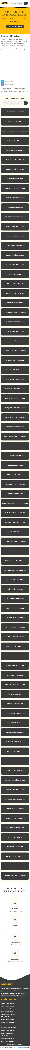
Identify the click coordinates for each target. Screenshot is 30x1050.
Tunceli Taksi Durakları (15, 827)
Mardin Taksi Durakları (15, 646)
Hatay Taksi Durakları (15, 455)
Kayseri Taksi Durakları (15, 551)
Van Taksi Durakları (15, 847)
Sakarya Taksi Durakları (15, 732)
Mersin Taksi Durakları (15, 656)
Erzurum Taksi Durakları (15, 398)
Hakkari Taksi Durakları (15, 446)
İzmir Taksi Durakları (15, 493)
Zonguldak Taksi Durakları (15, 875)
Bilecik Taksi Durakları (15, 255)
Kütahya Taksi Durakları (15, 617)
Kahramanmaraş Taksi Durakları (15, 503)
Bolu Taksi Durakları (15, 283)
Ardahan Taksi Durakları (15, 188)
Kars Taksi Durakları (15, 532)
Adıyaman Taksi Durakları (15, 121)
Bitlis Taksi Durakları (15, 274)
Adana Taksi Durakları (15, 112)
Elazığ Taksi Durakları (15, 379)
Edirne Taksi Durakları (15, 369)
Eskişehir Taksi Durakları (15, 408)
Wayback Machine (19, 1047)
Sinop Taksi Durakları (15, 761)
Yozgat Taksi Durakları (15, 866)
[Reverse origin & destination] (5, 83)
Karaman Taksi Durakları (15, 522)
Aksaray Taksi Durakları (15, 150)
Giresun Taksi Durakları (15, 427)
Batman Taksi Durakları (15, 236)
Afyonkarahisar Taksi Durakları (15, 131)
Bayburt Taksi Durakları (15, 245)
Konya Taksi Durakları (15, 608)
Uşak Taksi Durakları (15, 837)
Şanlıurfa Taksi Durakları (15, 780)
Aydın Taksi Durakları (15, 207)
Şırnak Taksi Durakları (15, 789)
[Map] (15, 65)
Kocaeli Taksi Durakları (15, 598)
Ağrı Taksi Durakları (15, 140)
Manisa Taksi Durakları (15, 637)
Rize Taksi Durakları (15, 722)
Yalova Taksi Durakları (15, 856)
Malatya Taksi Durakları (15, 627)
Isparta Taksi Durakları (15, 474)
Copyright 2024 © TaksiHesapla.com (15, 1044)
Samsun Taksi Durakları (15, 742)
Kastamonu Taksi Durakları (15, 541)
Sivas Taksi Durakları (15, 770)
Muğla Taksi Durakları (15, 665)
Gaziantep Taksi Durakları (15, 417)
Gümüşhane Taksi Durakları (15, 436)
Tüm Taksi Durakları (15, 26)
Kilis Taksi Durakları (15, 589)
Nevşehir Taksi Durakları (15, 684)
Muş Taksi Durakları (15, 675)
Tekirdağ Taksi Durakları (15, 799)
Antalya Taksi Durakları (15, 178)
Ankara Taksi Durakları (15, 169)
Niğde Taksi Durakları (15, 694)
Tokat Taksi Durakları (15, 808)
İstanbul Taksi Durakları (15, 484)
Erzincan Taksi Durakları (15, 388)
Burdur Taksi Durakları (15, 293)
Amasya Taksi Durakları (15, 159)
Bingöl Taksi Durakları (15, 264)
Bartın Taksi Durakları (15, 226)
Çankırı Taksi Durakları (15, 322)
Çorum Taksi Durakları (15, 331)
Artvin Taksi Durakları (15, 198)
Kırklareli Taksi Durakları (15, 570)
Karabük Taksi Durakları (15, 513)
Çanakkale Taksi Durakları (15, 312)
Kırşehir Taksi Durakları (15, 579)
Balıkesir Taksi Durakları (15, 217)
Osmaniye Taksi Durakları (15, 713)
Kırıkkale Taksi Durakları (15, 560)
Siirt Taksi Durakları (15, 751)
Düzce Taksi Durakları (15, 360)
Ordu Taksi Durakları (15, 703)
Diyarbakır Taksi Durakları (15, 350)
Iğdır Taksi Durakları (15, 465)
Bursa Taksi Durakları (15, 303)
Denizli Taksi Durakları (15, 341)
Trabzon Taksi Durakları (15, 818)
